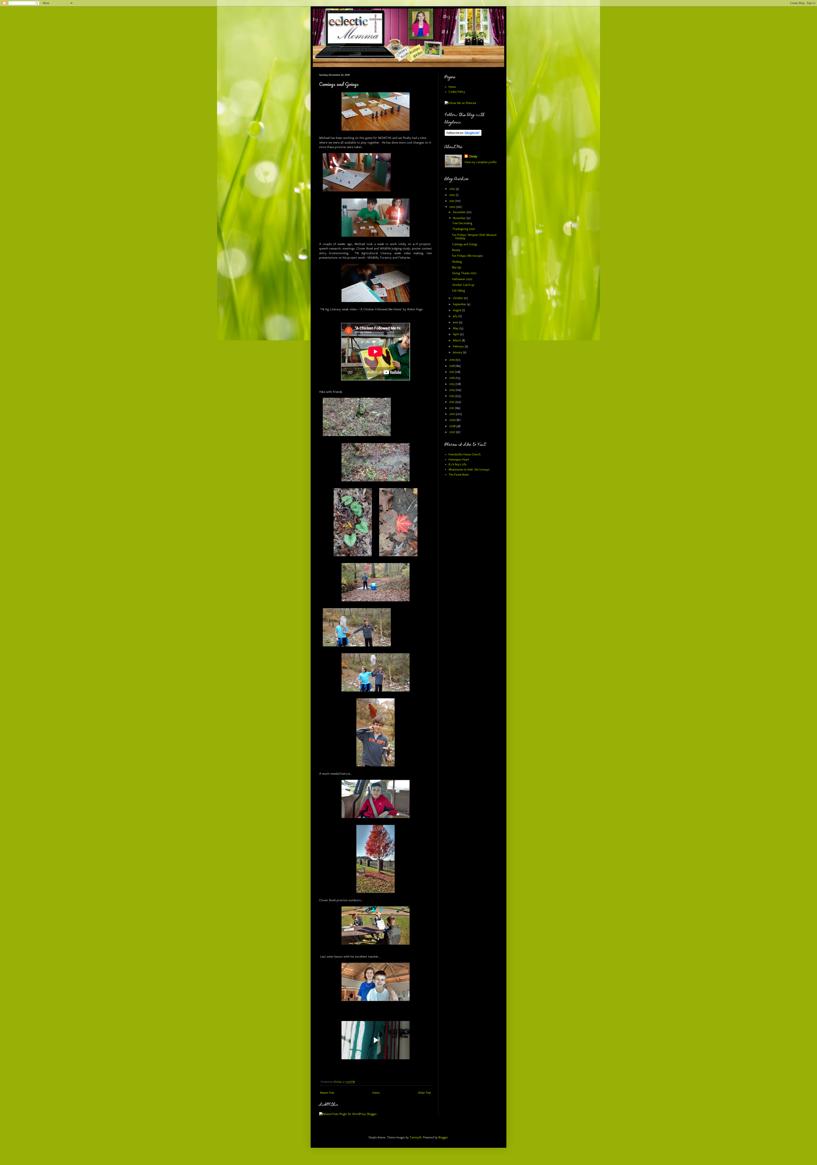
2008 (452, 426)
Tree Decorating (462, 223)
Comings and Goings (464, 244)
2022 (452, 195)
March (457, 340)
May (456, 328)
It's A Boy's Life (457, 464)
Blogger (443, 1137)
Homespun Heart (458, 459)
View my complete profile (480, 162)
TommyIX (415, 1137)
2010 (452, 414)
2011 (452, 408)
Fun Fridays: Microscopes (467, 256)
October (458, 298)
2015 (452, 384)
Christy (473, 156)
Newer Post (327, 1093)
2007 (452, 432)
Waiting (457, 262)
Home (376, 1093)
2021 (452, 201)
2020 (452, 207)
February (459, 346)
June (456, 322)
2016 (452, 378)
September (460, 304)
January (458, 352)
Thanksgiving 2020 (463, 229)
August (457, 310)
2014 (452, 390)
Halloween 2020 (462, 279)
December (460, 212)
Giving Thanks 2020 (464, 273)
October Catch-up (463, 285)
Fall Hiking (458, 290)
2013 (452, 396)
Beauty (456, 250)
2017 (452, 372)
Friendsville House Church (464, 454)
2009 (452, 420)
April (456, 334)
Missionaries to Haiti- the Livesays (468, 469)
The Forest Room (458, 474)
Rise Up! (456, 267)
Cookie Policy (456, 92)
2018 (452, 366)
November (460, 218)
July (455, 316)
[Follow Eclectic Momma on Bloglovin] (463, 135)
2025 (452, 189)
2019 (452, 360)
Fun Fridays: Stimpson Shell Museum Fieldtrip (474, 236)
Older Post (424, 1093)
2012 (452, 402)
